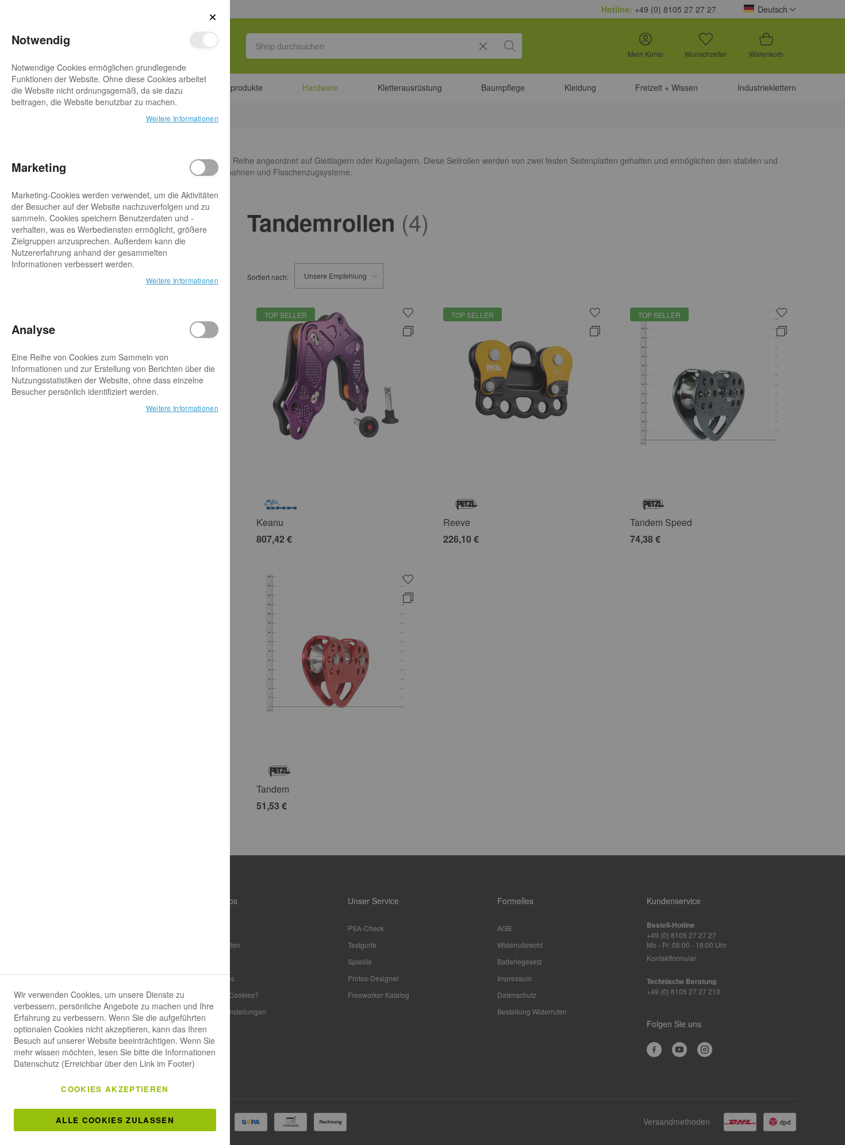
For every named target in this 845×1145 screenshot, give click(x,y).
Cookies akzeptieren (115, 1088)
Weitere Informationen (182, 118)
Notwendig (204, 40)
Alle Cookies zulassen (115, 1120)
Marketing (204, 167)
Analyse (204, 329)
